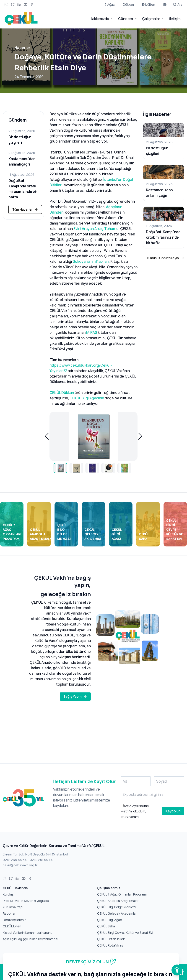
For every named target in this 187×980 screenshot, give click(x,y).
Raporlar (9, 913)
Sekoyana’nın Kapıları (91, 261)
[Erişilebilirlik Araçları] (176, 970)
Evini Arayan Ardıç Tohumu (96, 228)
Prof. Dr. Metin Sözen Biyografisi (26, 900)
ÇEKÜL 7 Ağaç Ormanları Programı (122, 894)
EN (165, 4)
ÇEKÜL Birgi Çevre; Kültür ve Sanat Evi (125, 932)
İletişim (175, 18)
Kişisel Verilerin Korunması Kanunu (27, 932)
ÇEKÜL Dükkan (61, 392)
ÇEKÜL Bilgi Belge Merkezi (116, 907)
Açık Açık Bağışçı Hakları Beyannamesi (30, 939)
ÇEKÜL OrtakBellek (111, 939)
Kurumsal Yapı (13, 907)
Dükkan (128, 4)
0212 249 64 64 (15, 860)
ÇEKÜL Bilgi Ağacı (109, 920)
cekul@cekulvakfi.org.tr (20, 865)
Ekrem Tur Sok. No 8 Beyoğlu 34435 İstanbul (35, 854)
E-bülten (148, 4)
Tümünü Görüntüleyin (162, 258)
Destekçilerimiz (14, 920)
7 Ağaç (110, 4)
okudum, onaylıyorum (135, 811)
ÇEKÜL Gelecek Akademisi (116, 913)
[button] (46, 436)
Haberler (22, 47)
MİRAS (91, 332)
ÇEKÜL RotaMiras (110, 945)
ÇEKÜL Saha (106, 926)
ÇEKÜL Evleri (12, 926)
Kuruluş (8, 894)
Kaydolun (173, 811)
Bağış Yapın (72, 696)
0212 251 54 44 (41, 860)
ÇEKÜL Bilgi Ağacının (87, 398)
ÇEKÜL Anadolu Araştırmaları (118, 900)
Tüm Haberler (22, 209)
